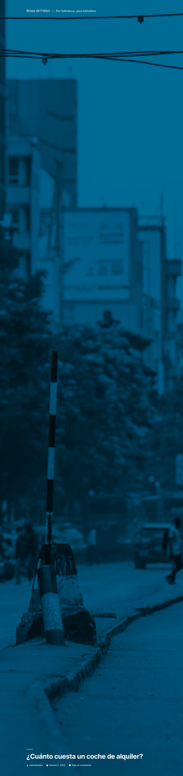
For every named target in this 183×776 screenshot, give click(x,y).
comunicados (36, 765)
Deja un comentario (81, 765)
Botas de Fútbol (38, 11)
